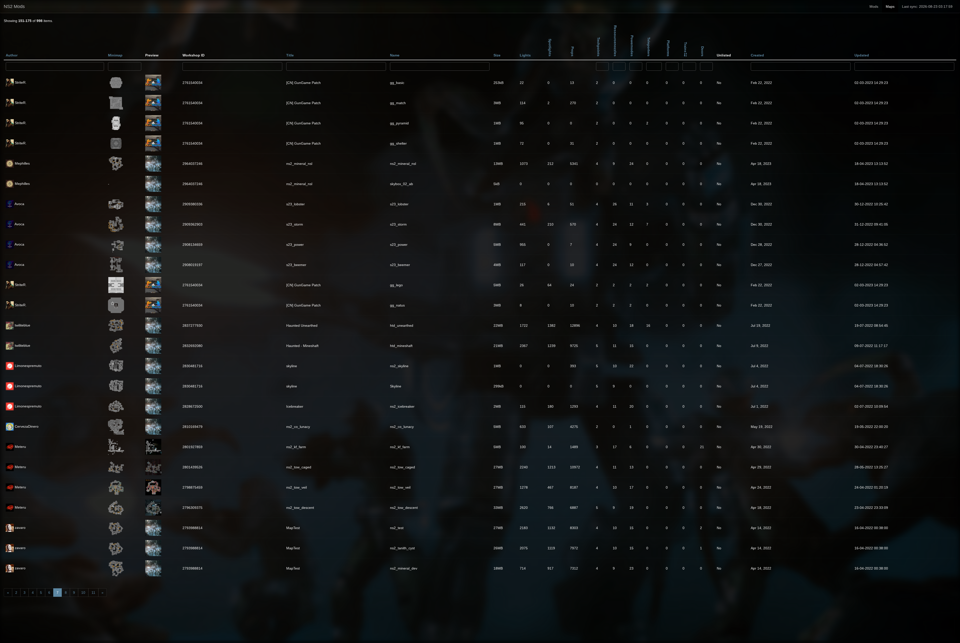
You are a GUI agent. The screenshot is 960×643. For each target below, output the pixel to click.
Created (757, 55)
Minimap (115, 55)
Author (12, 55)
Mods (874, 6)
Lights (525, 55)
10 (83, 593)
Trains (686, 47)
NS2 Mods (14, 6)
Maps (890, 6)
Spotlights (550, 47)
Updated (861, 55)
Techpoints (598, 46)
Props (572, 51)
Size (497, 55)
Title (290, 55)
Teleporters (649, 46)
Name (395, 55)
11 (93, 593)
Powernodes (632, 45)
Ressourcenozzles (615, 40)
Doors (702, 51)
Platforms (668, 48)
